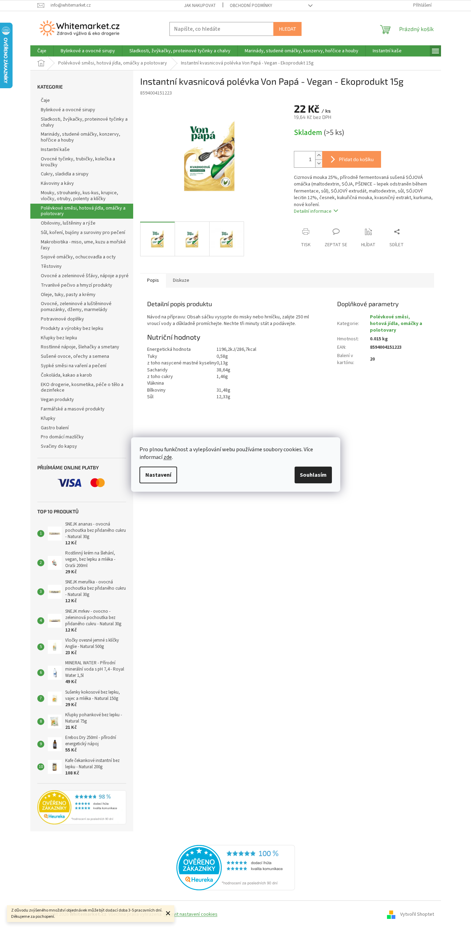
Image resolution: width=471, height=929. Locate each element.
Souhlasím (313, 475)
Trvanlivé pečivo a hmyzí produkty (76, 285)
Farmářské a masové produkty (73, 409)
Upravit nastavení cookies (191, 914)
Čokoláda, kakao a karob (66, 375)
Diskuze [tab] (181, 280)
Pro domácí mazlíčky (62, 436)
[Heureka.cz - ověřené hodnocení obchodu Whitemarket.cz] (235, 867)
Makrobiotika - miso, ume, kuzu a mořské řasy (83, 245)
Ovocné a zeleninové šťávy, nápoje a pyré (85, 275)
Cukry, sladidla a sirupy (65, 174)
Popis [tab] (153, 280)
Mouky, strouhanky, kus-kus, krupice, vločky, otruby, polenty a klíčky (79, 195)
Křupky (48, 418)
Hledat (287, 29)
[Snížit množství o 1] (318, 163)
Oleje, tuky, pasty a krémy (68, 294)
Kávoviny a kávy (57, 183)
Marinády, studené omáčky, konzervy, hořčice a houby (80, 137)
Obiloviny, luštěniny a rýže (68, 223)
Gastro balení (55, 427)
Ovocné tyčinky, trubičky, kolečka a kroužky (78, 162)
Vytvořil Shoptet (417, 914)
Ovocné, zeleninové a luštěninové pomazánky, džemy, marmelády (76, 306)
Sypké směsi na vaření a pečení (73, 365)
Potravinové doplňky (62, 319)
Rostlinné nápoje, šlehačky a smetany (80, 346)
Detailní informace (313, 211)
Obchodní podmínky (251, 5)
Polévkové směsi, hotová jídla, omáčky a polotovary (83, 211)
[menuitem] (41, 50)
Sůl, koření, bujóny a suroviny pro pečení (83, 232)
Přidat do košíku (356, 159)
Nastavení (158, 475)
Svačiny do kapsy (59, 446)
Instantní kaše (55, 149)
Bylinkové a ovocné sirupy (68, 109)
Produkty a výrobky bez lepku (72, 328)
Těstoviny (51, 266)
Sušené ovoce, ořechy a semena (75, 356)
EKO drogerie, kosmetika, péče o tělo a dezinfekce (82, 387)
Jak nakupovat (200, 5)
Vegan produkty (57, 399)
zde (168, 457)
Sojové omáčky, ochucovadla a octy (78, 257)
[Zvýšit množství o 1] (318, 155)
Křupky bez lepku (59, 337)
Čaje (45, 100)
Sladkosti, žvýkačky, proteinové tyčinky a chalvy (84, 122)
